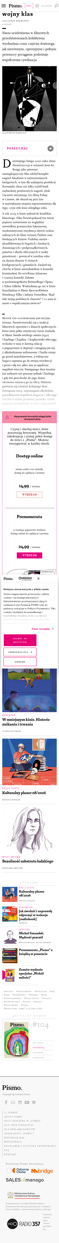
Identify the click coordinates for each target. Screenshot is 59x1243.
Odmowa (20, 661)
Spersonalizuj (18, 651)
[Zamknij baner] (46, 579)
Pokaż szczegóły (41, 628)
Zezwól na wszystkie (20, 640)
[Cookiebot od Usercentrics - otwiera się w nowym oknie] (22, 579)
